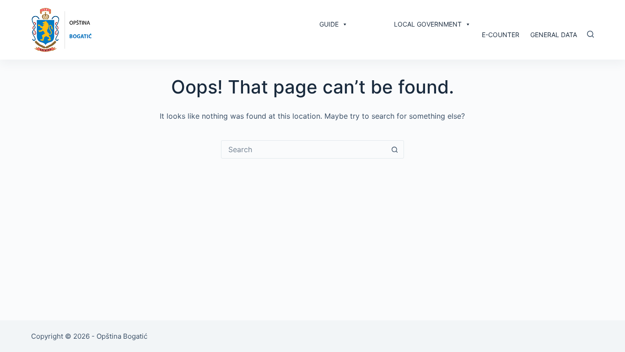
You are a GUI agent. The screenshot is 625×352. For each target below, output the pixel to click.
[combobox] (303, 149)
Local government (428, 24)
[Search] (590, 34)
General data (553, 34)
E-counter (500, 34)
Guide (329, 24)
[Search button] (395, 149)
